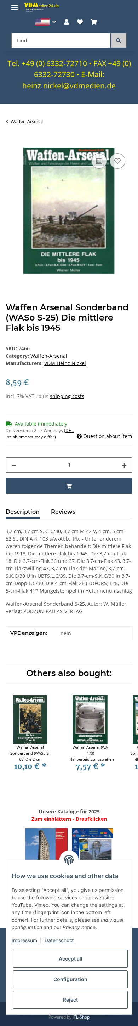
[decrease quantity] (14, 465)
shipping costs (67, 396)
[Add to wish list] (117, 161)
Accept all (70, 959)
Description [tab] (23, 511)
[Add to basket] (11, 144)
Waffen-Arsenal (48, 355)
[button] (45, 22)
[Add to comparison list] (99, 161)
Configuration (70, 979)
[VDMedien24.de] (42, 7)
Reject (70, 1000)
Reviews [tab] (63, 511)
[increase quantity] (124, 465)
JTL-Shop (81, 1017)
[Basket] (94, 22)
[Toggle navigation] (14, 4)
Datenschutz (59, 940)
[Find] (118, 40)
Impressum (24, 940)
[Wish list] (80, 22)
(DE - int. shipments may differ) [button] (40, 433)
